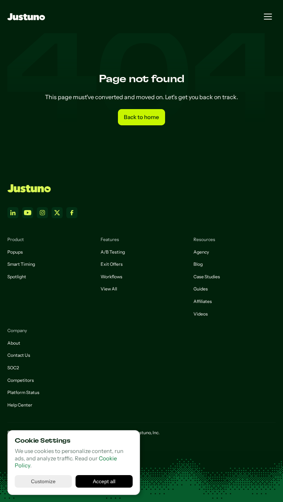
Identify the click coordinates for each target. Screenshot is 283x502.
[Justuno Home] (29, 188)
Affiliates (202, 301)
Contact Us (18, 355)
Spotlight (16, 276)
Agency (201, 252)
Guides (200, 289)
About (13, 343)
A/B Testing (113, 252)
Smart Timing (21, 264)
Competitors (20, 380)
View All (109, 289)
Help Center (19, 405)
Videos (200, 314)
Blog (198, 264)
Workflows (111, 276)
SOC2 (13, 367)
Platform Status (23, 392)
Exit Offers (112, 264)
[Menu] (268, 16)
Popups (15, 252)
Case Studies (206, 276)
